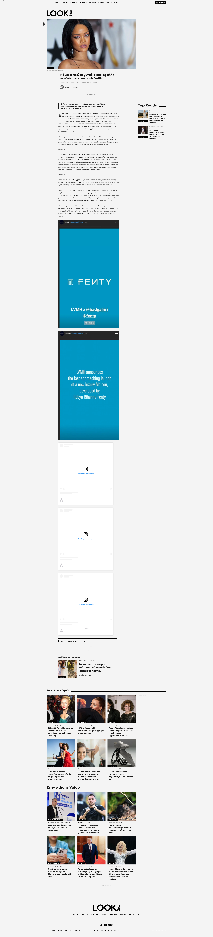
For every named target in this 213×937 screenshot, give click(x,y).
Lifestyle (51, 766)
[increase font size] (44, 25)
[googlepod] (115, 930)
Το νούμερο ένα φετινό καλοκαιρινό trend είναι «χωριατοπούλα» (95, 667)
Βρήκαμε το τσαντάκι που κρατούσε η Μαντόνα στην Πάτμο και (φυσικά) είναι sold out (157, 118)
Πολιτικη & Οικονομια (55, 819)
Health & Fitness (53, 863)
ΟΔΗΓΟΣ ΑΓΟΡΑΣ (57, 930)
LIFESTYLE (83, 2)
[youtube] (105, 930)
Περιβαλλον (112, 819)
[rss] (118, 930)
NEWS (116, 2)
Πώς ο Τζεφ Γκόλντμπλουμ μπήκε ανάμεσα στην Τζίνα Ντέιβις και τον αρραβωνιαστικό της (121, 732)
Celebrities (51, 722)
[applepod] (112, 930)
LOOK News (112, 766)
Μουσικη (111, 863)
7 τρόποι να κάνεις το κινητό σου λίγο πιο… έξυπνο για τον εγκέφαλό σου (59, 873)
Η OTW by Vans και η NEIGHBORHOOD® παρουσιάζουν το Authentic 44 (122, 775)
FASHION (58, 2)
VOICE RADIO (68, 930)
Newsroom (68, 87)
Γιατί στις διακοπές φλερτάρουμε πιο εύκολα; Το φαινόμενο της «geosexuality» (60, 775)
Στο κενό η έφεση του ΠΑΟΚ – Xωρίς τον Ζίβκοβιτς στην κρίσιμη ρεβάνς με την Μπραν (88, 829)
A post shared (88, 497)
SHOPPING (92, 2)
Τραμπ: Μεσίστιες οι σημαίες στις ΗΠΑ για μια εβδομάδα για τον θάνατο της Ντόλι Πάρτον (90, 873)
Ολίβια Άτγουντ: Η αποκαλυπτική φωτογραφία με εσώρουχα (91, 730)
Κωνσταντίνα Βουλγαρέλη (156, 110)
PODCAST (78, 930)
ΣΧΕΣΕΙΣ (109, 2)
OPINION (101, 2)
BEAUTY (65, 2)
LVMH (84, 641)
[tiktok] (102, 930)
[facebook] (94, 930)
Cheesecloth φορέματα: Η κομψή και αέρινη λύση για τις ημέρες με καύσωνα (156, 134)
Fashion (50, 68)
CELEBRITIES (74, 2)
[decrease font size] (44, 22)
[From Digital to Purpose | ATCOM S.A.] (159, 930)
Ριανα (61, 641)
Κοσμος (80, 863)
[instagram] (98, 930)
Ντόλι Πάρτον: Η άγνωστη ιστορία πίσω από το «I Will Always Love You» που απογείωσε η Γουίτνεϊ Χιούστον (121, 874)
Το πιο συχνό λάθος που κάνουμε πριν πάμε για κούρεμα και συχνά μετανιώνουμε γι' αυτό (89, 775)
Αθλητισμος (82, 819)
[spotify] (108, 930)
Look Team (112, 768)
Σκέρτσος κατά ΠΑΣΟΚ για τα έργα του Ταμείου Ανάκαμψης (60, 828)
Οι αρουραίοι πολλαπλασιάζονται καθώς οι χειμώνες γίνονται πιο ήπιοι (121, 829)
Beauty (80, 766)
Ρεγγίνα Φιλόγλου (83, 660)
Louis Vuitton (73, 641)
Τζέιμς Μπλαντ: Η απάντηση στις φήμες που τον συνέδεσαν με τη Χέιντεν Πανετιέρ (60, 732)
